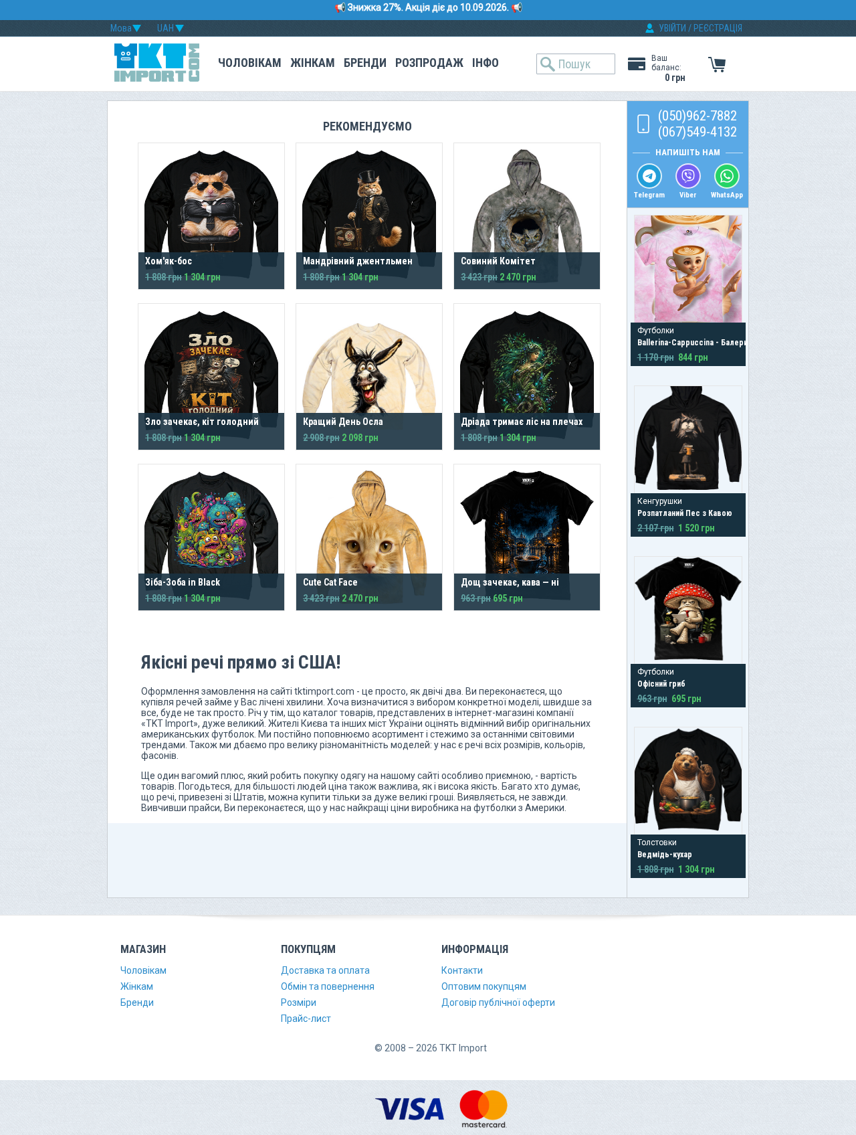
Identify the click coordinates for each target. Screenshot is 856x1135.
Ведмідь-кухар (664, 854)
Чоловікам (250, 63)
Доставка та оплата (325, 970)
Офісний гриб (661, 684)
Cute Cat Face (330, 582)
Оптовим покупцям (483, 986)
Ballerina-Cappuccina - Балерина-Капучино (714, 342)
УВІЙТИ (672, 28)
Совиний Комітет (498, 261)
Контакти (462, 970)
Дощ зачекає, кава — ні (510, 582)
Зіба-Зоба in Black (182, 582)
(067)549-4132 (697, 132)
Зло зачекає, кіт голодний (202, 421)
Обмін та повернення (327, 986)
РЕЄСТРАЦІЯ (717, 28)
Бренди (365, 63)
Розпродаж (429, 63)
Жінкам (312, 63)
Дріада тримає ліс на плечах (521, 421)
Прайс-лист (306, 1018)
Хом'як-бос (168, 261)
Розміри (298, 1002)
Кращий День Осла (343, 421)
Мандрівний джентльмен (358, 261)
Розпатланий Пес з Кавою (684, 513)
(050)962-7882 (697, 116)
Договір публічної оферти (498, 1002)
